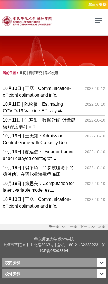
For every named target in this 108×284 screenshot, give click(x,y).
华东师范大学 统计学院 (54, 239)
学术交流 (51, 73)
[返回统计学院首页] (41, 21)
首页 (22, 73)
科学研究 (35, 73)
